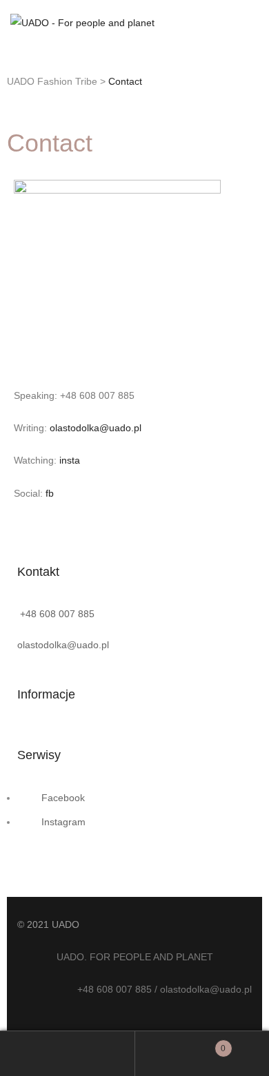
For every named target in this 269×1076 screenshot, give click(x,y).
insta (69, 460)
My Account (67, 1053)
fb (50, 493)
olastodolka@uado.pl (95, 427)
